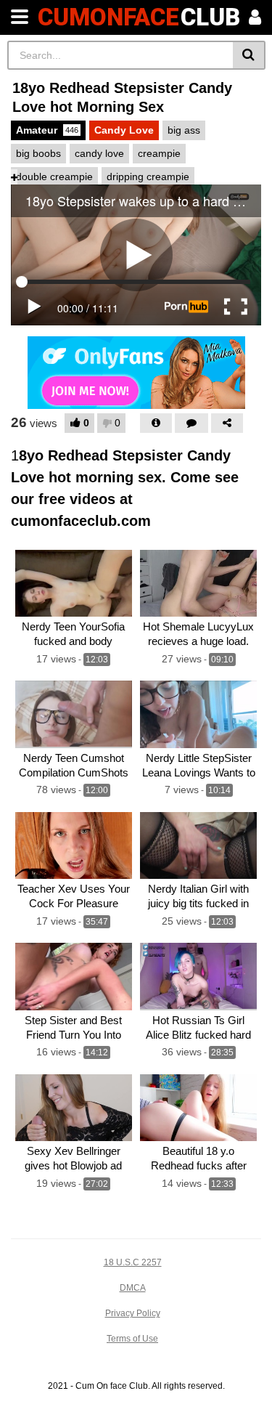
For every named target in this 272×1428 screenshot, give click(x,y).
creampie (159, 153)
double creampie (54, 176)
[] (249, 55)
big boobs (38, 153)
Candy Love (124, 130)
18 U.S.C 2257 (133, 1262)
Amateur (47, 130)
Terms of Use (132, 1339)
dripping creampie (148, 176)
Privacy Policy (132, 1313)
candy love (99, 153)
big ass (184, 130)
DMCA (133, 1288)
